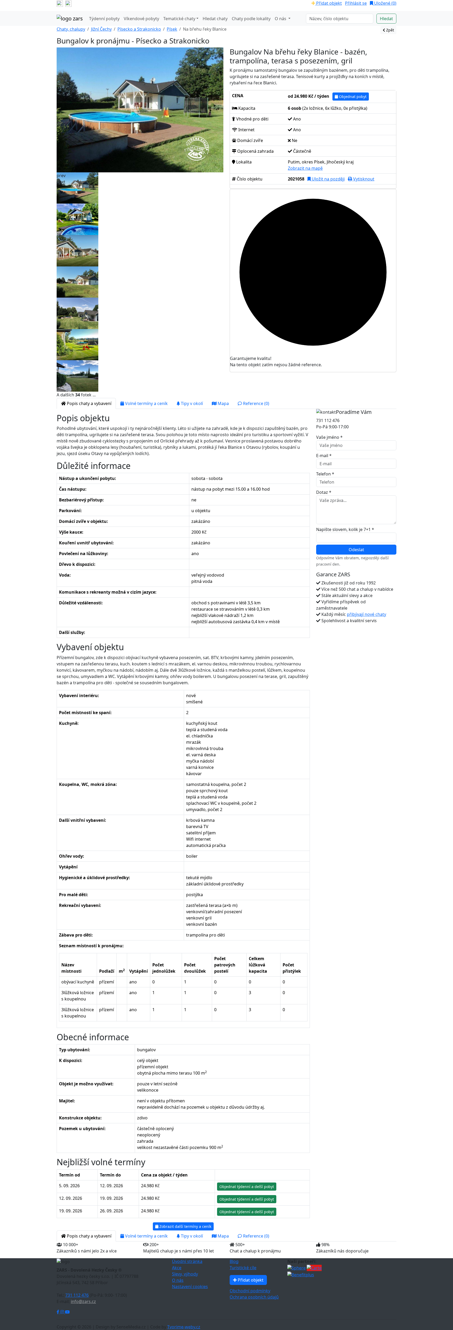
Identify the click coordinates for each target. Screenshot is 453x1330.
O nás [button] (281, 18)
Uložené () (384, 3)
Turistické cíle (243, 1268)
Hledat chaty (215, 18)
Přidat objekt (328, 3)
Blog (234, 1261)
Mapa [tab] (223, 403)
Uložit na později (328, 179)
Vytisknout (363, 179)
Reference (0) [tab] (255, 403)
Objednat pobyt (352, 96)
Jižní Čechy (101, 29)
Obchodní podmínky (250, 1291)
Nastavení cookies (190, 1286)
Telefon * (325, 474)
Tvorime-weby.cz (183, 1327)
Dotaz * (323, 492)
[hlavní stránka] (70, 18)
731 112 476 (77, 1295)
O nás (178, 1280)
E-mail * (324, 455)
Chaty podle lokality (251, 18)
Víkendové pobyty (141, 18)
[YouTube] (67, 1312)
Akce (176, 1268)
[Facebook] (58, 1312)
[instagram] (68, 3)
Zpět (389, 30)
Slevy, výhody (185, 1274)
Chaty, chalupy (71, 29)
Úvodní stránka (187, 1261)
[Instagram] (62, 1312)
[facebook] (60, 3)
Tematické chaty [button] (179, 18)
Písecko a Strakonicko (139, 29)
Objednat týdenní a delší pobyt (246, 1186)
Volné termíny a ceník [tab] (146, 403)
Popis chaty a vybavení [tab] (88, 403)
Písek (172, 29)
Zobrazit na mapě (305, 168)
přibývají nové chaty (366, 614)
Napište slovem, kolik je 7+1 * (345, 529)
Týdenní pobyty (104, 18)
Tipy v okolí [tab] (191, 403)
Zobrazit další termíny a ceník (184, 1226)
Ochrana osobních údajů (254, 1297)
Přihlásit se (356, 3)
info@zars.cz (83, 1301)
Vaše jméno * (329, 437)
